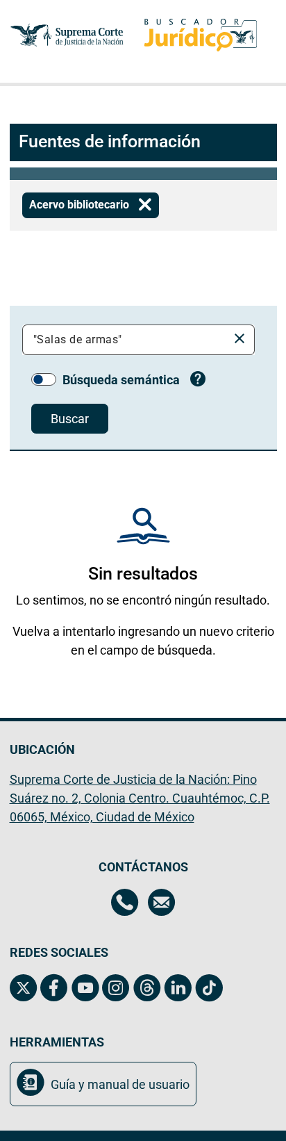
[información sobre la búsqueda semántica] (198, 380)
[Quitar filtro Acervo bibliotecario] (145, 205)
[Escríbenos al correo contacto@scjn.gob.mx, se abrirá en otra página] (162, 904)
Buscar (70, 418)
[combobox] (127, 339)
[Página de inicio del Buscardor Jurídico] (200, 35)
